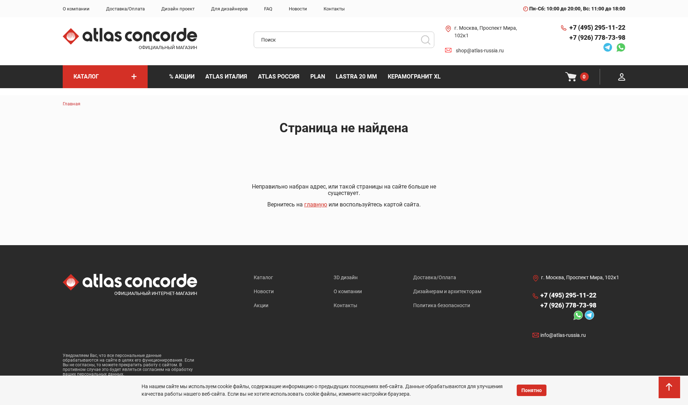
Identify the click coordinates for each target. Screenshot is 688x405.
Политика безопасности (441, 305)
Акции (261, 305)
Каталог (263, 277)
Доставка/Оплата (434, 277)
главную (315, 204)
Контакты (345, 305)
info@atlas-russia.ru (563, 335)
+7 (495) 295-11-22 (597, 27)
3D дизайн (346, 277)
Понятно (531, 390)
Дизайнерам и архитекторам (447, 291)
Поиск (425, 39)
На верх (670, 390)
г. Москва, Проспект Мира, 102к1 (485, 31)
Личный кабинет (621, 76)
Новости (264, 291)
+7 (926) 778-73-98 (597, 37)
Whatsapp (618, 47)
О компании (348, 291)
